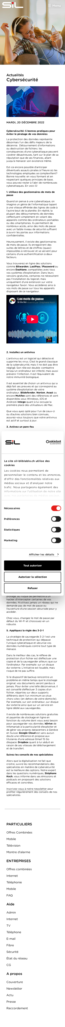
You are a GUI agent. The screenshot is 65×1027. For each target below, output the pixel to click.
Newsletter (14, 988)
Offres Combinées (19, 832)
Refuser (33, 588)
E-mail (10, 938)
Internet (12, 875)
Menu (56, 5)
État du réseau (16, 958)
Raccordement (17, 1008)
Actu (9, 995)
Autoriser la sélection (32, 576)
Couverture (14, 982)
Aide (10, 904)
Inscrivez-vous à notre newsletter (26, 788)
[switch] (56, 519)
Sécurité (12, 952)
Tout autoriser (32, 565)
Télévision (13, 845)
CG (8, 965)
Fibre (10, 945)
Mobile (11, 839)
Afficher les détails (41, 554)
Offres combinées (19, 869)
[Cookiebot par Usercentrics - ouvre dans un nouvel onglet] (46, 442)
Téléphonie (14, 882)
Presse (11, 1001)
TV (8, 925)
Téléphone (13, 932)
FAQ (9, 895)
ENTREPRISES (18, 861)
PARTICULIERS (19, 824)
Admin (11, 912)
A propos (14, 974)
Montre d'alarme (18, 852)
